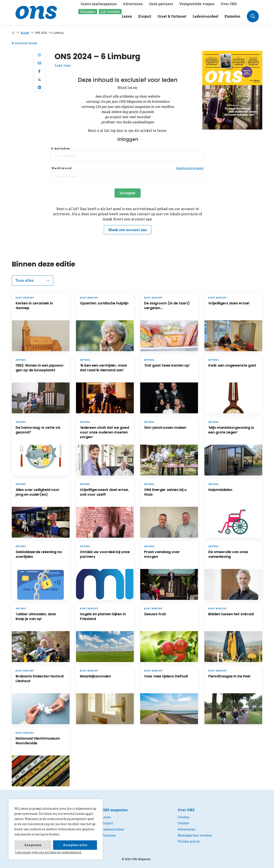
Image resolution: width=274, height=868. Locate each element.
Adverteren (133, 4)
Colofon (183, 817)
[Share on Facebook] (39, 71)
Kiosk (25, 32)
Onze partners (161, 4)
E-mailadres (60, 148)
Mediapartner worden (195, 835)
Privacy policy (189, 841)
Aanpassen (33, 845)
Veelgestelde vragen (196, 4)
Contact (183, 823)
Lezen (127, 16)
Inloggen (87, 11)
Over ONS (229, 4)
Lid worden (110, 11)
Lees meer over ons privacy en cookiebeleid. (48, 852)
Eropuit (144, 16)
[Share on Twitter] (39, 79)
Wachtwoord (61, 168)
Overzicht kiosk (25, 43)
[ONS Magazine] (36, 12)
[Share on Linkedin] (39, 87)
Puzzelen (232, 16)
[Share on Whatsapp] (39, 55)
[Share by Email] (39, 63)
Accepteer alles (75, 845)
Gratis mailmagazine (99, 4)
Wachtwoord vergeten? (190, 168)
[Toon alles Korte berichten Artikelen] (32, 280)
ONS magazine (115, 810)
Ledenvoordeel (205, 16)
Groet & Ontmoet (172, 16)
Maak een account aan (127, 229)
